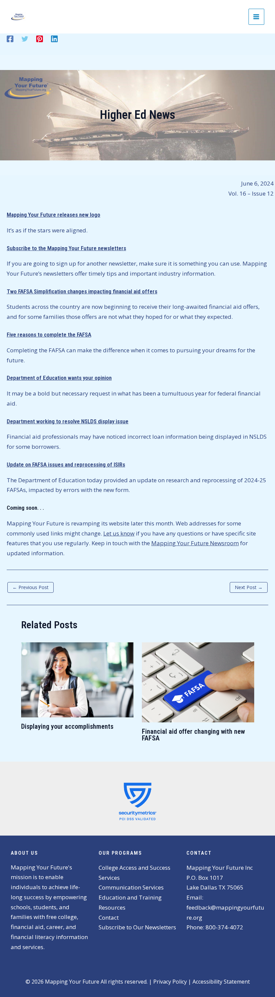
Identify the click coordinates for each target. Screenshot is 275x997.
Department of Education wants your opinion (59, 377)
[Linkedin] (54, 38)
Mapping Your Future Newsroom (195, 543)
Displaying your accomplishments (67, 726)
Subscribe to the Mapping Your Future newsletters (66, 248)
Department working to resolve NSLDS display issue (67, 421)
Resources (112, 907)
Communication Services (131, 887)
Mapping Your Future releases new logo (53, 214)
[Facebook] (10, 38)
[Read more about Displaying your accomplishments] (77, 679)
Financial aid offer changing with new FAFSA (193, 734)
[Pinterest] (39, 38)
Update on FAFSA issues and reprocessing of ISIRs (66, 464)
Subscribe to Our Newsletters (137, 927)
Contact (109, 917)
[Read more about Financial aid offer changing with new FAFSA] (198, 682)
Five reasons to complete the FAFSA (49, 334)
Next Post (249, 587)
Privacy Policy (170, 981)
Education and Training (130, 897)
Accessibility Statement (221, 981)
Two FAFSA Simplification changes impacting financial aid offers (82, 291)
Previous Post (30, 587)
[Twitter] (24, 38)
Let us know (118, 533)
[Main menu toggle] (257, 17)
